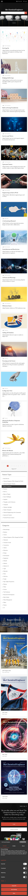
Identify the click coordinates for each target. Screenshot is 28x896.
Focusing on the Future (8, 361)
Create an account (14, 829)
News (4, 574)
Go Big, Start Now (7, 391)
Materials (6, 218)
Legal (4, 568)
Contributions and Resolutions (10, 249)
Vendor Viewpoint (7, 510)
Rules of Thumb (6, 494)
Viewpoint (5, 504)
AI (3, 607)
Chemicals (5, 540)
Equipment (5, 558)
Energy (4, 553)
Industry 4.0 (6, 566)
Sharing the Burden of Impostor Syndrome (11, 421)
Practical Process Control (8, 517)
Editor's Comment (7, 486)
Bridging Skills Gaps (8, 78)
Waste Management (7, 600)
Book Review (6, 478)
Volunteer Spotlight (7, 507)
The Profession (7, 45)
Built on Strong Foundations (10, 108)
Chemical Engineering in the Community (12, 512)
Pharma (5, 584)
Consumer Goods (7, 542)
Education (5, 550)
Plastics (5, 605)
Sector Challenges (7, 497)
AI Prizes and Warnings (8, 277)
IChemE (5, 561)
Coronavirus (6, 545)
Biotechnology (6, 529)
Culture (5, 547)
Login (26, 1)
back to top (22, 806)
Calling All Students (8, 333)
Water (4, 602)
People (4, 579)
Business (5, 532)
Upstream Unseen (7, 164)
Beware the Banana (7, 450)
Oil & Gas (5, 576)
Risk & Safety (6, 597)
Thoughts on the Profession (9, 502)
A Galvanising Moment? (9, 221)
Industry (6, 330)
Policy (4, 587)
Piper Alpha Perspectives (8, 581)
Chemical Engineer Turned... (9, 484)
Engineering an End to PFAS (10, 193)
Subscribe (20, 1)
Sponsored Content (7, 515)
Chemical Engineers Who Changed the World (13, 481)
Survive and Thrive (7, 136)
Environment (7, 190)
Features (5, 489)
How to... (5, 491)
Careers (6, 418)
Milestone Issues (6, 306)
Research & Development (8, 594)
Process (5, 589)
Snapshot (5, 499)
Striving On (5, 48)
